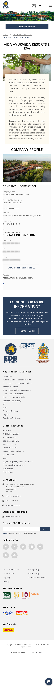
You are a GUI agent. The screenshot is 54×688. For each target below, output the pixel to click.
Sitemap (6, 581)
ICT (4, 404)
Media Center (8, 455)
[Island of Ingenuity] (30, 595)
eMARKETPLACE (9, 444)
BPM (5, 408)
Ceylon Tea (7, 376)
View (5, 533)
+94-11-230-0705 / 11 (13, 496)
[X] (14, 547)
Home (5, 34)
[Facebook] (4, 283)
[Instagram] (32, 547)
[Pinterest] (6, 555)
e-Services (34, 4)
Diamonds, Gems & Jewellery (14, 397)
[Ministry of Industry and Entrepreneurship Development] (43, 353)
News (5, 458)
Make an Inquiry (27, 26)
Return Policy (33, 573)
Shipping (6, 577)
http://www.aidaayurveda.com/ (18, 277)
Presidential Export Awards (14, 465)
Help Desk (7, 430)
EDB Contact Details (11, 441)
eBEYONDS (39, 652)
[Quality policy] (27, 346)
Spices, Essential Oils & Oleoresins (17, 390)
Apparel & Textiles (10, 387)
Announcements (10, 437)
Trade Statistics (9, 472)
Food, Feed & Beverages (13, 394)
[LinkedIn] (23, 547)
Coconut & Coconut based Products (17, 383)
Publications (8, 469)
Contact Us (25, 330)
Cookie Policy (8, 573)
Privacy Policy (33, 569)
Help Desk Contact (13, 516)
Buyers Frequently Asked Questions (18, 462)
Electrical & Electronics (12, 418)
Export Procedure (10, 448)
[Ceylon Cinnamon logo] (16, 595)
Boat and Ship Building (12, 401)
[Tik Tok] (14, 555)
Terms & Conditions (11, 569)
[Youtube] (40, 547)
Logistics (6, 414)
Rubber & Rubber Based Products (17, 380)
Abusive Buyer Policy (36, 577)
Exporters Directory (22, 34)
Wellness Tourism (10, 411)
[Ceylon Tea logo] (7, 595)
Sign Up (45, 529)
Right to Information (11, 434)
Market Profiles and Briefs (13, 451)
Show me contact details (20, 267)
